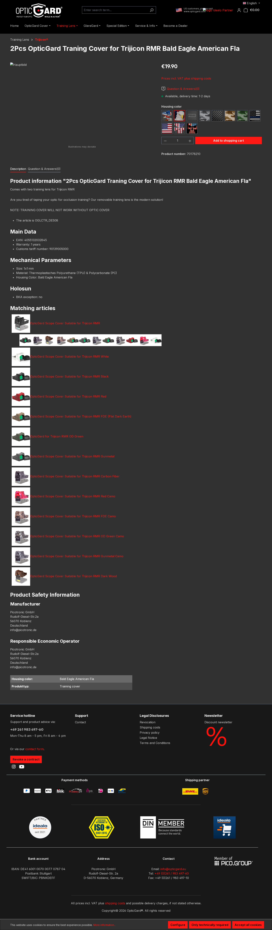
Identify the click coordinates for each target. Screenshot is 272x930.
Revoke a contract (26, 759)
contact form (34, 749)
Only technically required (210, 925)
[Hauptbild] (82, 102)
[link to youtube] (21, 766)
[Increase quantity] (190, 140)
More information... (104, 924)
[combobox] (114, 10)
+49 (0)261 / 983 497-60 (172, 873)
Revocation (147, 722)
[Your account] (240, 10)
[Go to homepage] (38, 10)
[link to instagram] (13, 766)
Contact (80, 722)
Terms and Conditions (155, 743)
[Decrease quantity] (165, 140)
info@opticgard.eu (173, 869)
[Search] (151, 10)
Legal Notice (148, 738)
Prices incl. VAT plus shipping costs (186, 78)
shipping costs (115, 903)
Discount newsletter (218, 722)
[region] (82, 102)
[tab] (18, 169)
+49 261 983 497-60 (26, 729)
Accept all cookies (248, 925)
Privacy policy (149, 732)
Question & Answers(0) (183, 89)
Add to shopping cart (228, 140)
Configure (177, 925)
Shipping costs (150, 727)
